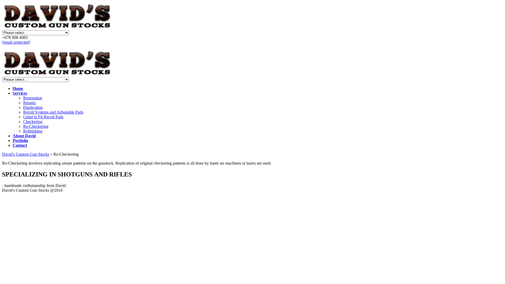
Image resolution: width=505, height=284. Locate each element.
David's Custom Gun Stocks (25, 154)
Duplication (33, 107)
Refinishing (32, 131)
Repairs (29, 102)
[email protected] (16, 42)
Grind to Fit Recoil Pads (43, 117)
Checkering (32, 121)
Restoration (32, 98)
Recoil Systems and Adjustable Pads (53, 112)
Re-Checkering (35, 126)
